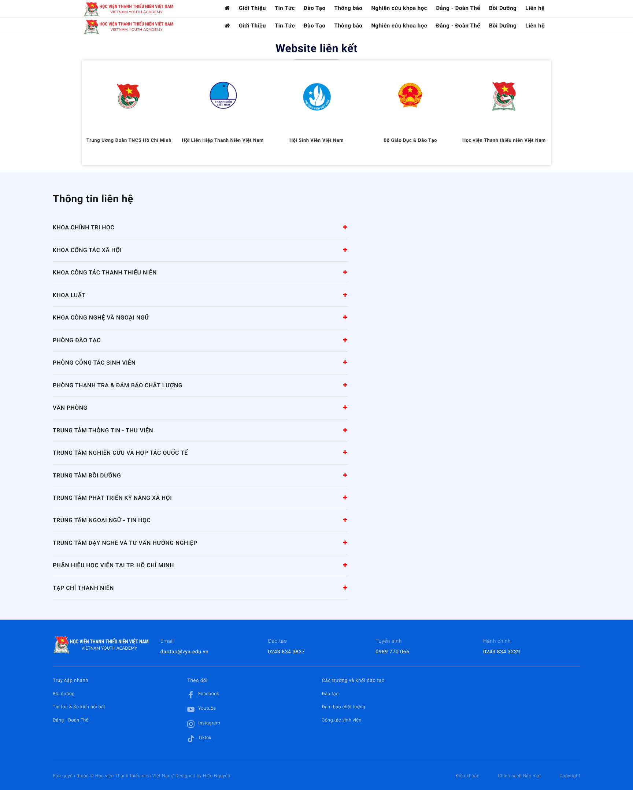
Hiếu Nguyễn (216, 775)
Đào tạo (330, 693)
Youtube (207, 708)
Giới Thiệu (252, 8)
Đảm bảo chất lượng (343, 706)
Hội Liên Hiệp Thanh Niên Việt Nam (223, 140)
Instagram (209, 723)
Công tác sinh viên (341, 720)
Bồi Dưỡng (503, 8)
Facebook (208, 693)
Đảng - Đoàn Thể (458, 8)
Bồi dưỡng (64, 693)
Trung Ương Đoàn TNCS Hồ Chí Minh (128, 140)
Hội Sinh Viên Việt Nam (316, 140)
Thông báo (348, 8)
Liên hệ (535, 8)
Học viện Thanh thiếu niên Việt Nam (504, 140)
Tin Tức (285, 8)
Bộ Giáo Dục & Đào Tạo (410, 140)
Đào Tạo (315, 8)
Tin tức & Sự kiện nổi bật (79, 706)
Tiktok (204, 737)
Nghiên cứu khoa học (399, 8)
